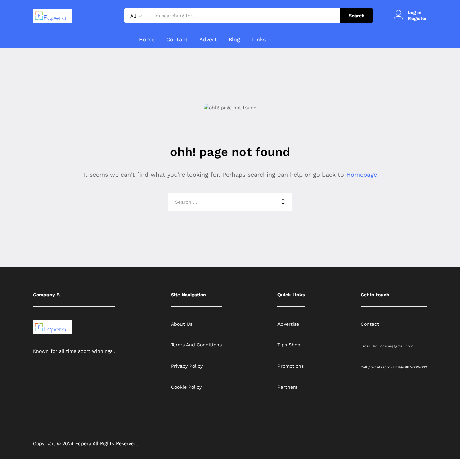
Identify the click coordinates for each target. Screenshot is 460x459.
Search (357, 15)
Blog (234, 39)
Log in (415, 12)
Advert (208, 39)
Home (147, 39)
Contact (177, 39)
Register (417, 18)
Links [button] (259, 39)
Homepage (361, 174)
